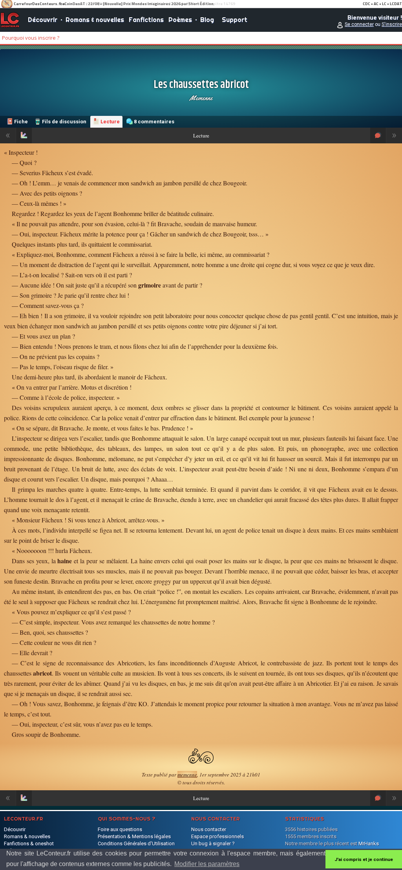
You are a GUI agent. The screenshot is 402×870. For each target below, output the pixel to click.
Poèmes (180, 20)
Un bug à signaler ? (213, 843)
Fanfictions (146, 20)
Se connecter (359, 24)
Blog (207, 20)
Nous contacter (208, 829)
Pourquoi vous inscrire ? (30, 37)
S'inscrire (392, 24)
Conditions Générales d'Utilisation (136, 843)
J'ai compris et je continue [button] (363, 859)
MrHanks (368, 843)
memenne (201, 97)
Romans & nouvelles (95, 20)
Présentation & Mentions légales (134, 836)
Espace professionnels (217, 836)
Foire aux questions (120, 829)
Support (234, 20)
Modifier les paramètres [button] (206, 864)
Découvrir (42, 20)
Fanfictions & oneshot (29, 843)
